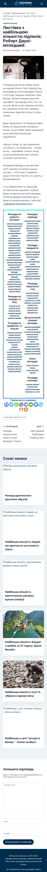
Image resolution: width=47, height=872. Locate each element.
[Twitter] (11, 404)
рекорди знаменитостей (14, 417)
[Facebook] (6, 404)
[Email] (31, 404)
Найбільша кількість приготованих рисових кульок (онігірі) (19, 595)
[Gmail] (21, 409)
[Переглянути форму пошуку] (5, 4)
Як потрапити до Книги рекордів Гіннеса (23, 869)
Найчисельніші (10, 23)
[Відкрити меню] (41, 4)
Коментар (10, 785)
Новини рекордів (13, 50)
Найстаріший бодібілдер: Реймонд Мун (37, 432)
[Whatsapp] (16, 404)
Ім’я (6, 821)
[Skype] (40, 404)
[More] (26, 409)
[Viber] (21, 404)
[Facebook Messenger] (36, 404)
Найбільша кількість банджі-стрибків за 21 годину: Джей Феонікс (23, 645)
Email (7, 833)
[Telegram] (26, 404)
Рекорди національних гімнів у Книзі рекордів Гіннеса (12, 434)
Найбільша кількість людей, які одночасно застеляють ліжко (22, 545)
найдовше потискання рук (18, 204)
